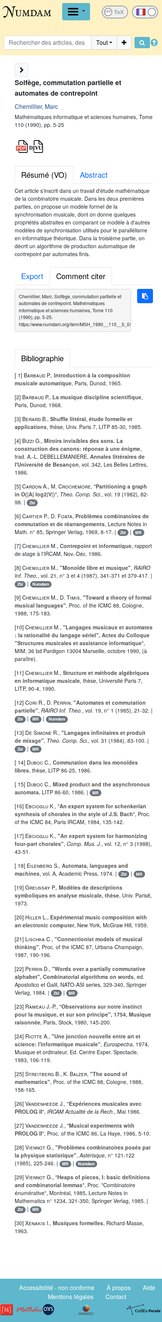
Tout (102, 42)
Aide (149, 1287)
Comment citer (80, 275)
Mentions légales (70, 1296)
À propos (119, 1287)
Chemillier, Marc (36, 106)
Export (32, 275)
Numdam (40, 584)
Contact (115, 1296)
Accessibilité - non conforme (57, 1287)
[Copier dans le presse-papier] (145, 296)
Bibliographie (42, 358)
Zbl (32, 502)
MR (138, 532)
